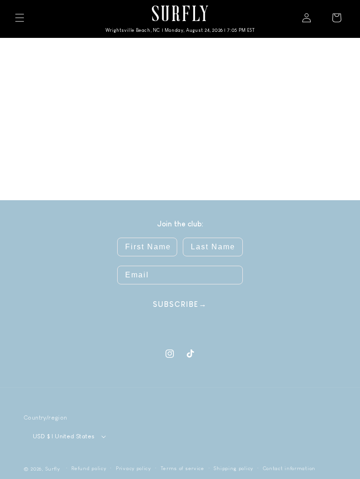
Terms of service (182, 468)
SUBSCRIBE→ (180, 304)
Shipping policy (233, 468)
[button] (19, 17)
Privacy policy (133, 468)
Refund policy (88, 468)
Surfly (52, 469)
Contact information (289, 468)
